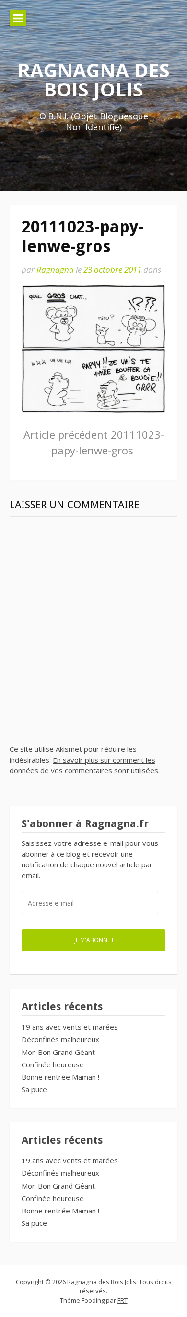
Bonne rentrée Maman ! (60, 1077)
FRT (122, 1300)
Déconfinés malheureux (60, 1039)
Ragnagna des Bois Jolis (93, 79)
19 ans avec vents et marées (70, 1027)
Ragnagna (55, 269)
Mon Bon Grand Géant (58, 1052)
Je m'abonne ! (93, 940)
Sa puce (34, 1089)
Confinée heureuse (53, 1064)
